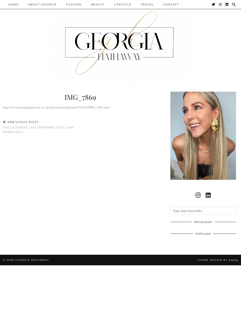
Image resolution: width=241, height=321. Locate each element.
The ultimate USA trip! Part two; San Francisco (38, 127)
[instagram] (198, 195)
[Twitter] (214, 4)
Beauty (97, 4)
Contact (171, 4)
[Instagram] (220, 4)
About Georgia (42, 4)
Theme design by (217, 260)
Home (13, 4)
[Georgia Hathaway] (120, 42)
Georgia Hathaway (32, 260)
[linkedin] (208, 195)
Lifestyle (122, 4)
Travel (147, 4)
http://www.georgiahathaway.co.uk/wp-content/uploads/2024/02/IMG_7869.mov (56, 107)
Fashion (74, 4)
